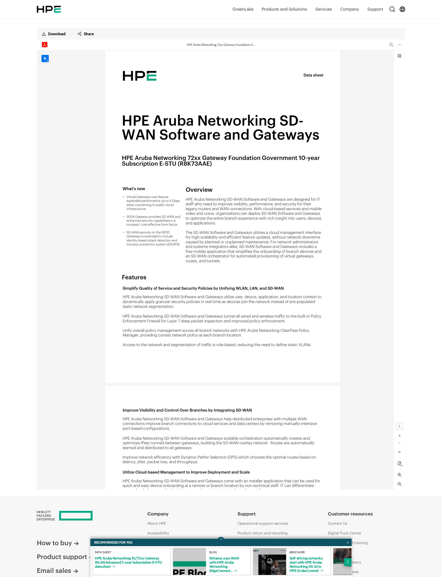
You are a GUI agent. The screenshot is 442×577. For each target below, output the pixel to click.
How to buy (54, 543)
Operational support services (263, 523)
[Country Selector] (402, 9)
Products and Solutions (284, 9)
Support (375, 9)
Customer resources (350, 514)
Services (323, 9)
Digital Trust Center (344, 533)
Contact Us (337, 523)
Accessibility (158, 533)
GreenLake (243, 9)
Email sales (54, 570)
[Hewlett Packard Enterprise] (49, 9)
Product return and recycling (263, 533)
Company (349, 9)
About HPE (156, 523)
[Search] (392, 9)
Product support (62, 557)
